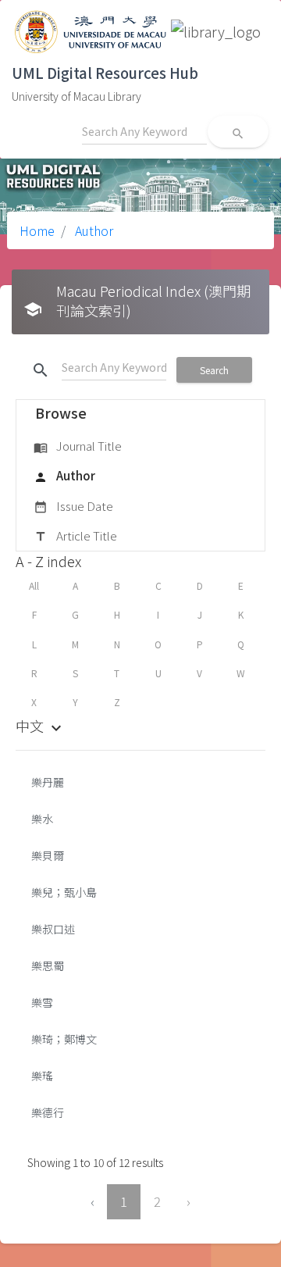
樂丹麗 (47, 782)
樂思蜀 (47, 965)
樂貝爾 (47, 855)
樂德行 (47, 1112)
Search (214, 370)
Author (92, 230)
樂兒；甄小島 (64, 892)
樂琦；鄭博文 (64, 1039)
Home (37, 230)
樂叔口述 (53, 929)
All (34, 585)
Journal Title (78, 446)
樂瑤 (42, 1075)
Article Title (75, 535)
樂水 (42, 818)
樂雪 (42, 1002)
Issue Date (73, 506)
